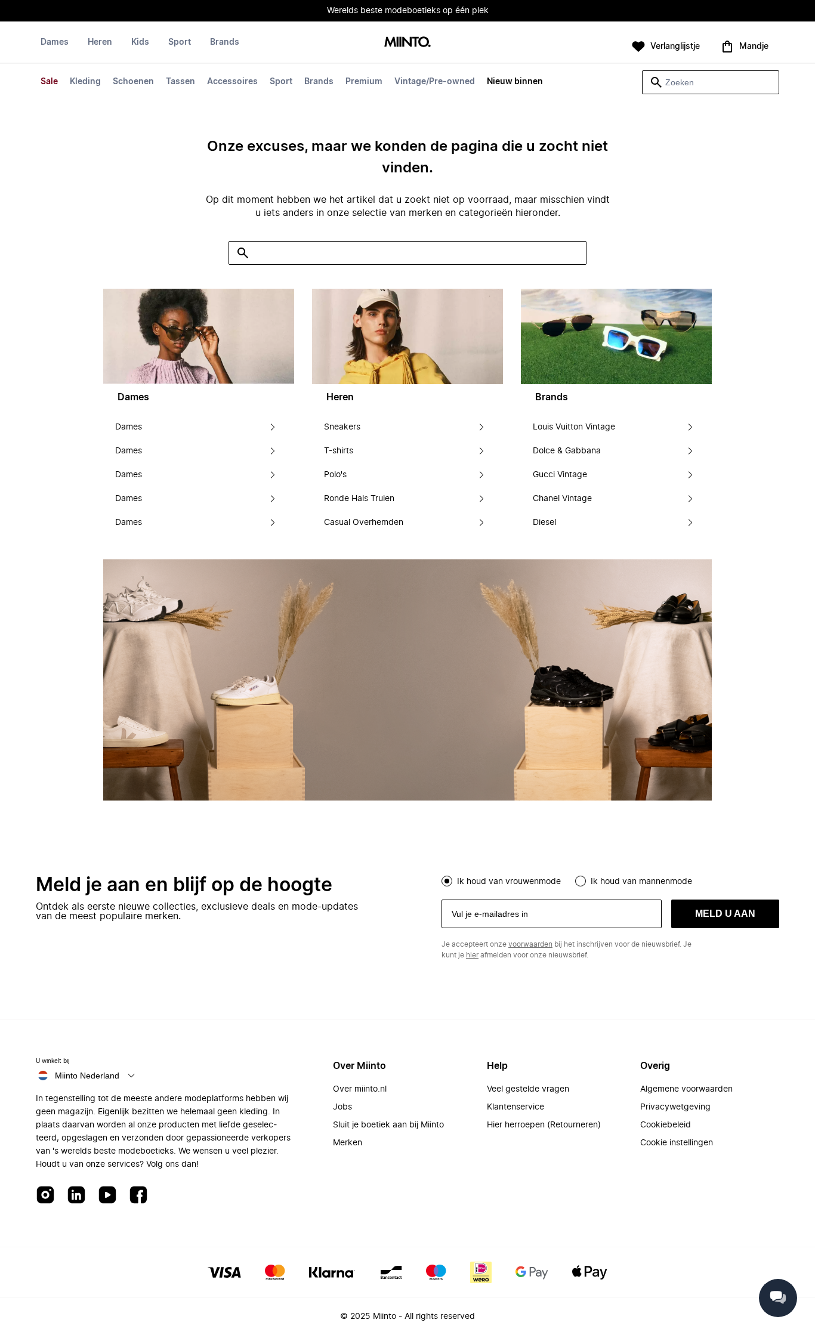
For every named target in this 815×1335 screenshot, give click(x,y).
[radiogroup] (610, 879)
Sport (281, 82)
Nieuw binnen (515, 82)
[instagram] (45, 1195)
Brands (319, 82)
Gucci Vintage (560, 475)
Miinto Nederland (87, 1075)
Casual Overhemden (363, 522)
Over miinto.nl (360, 1089)
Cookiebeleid (665, 1125)
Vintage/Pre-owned (434, 82)
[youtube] (107, 1195)
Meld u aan (725, 913)
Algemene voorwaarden (686, 1089)
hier (472, 955)
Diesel (544, 522)
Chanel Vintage (562, 499)
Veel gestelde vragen (528, 1089)
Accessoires (232, 82)
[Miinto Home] (407, 43)
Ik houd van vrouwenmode (509, 881)
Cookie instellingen (676, 1143)
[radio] (447, 881)
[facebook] (138, 1195)
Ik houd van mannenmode (641, 881)
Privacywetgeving (675, 1107)
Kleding (85, 82)
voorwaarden (530, 944)
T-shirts (338, 451)
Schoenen (133, 82)
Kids (140, 42)
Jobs (342, 1107)
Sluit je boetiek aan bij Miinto (388, 1125)
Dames (55, 42)
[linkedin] (76, 1195)
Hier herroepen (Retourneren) (544, 1125)
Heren (100, 42)
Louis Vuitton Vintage (574, 427)
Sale (49, 82)
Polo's (335, 475)
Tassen (180, 82)
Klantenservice (515, 1107)
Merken (347, 1143)
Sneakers (342, 427)
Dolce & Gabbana (567, 451)
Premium (363, 82)
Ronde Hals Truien (359, 499)
